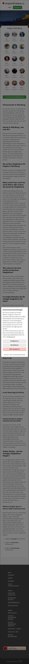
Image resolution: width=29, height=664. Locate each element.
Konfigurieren (11, 337)
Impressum (6, 354)
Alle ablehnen (14, 345)
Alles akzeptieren (15, 349)
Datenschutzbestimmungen (19, 354)
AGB (11, 354)
